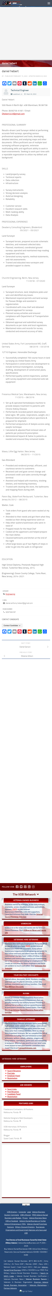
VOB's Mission (25, 1215)
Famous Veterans (10, 1288)
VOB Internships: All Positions (15, 1127)
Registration (12, 1078)
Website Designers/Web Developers (18, 1118)
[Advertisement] (26, 33)
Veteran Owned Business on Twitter (32, 1221)
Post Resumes (13, 1092)
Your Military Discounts (14, 987)
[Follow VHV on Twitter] (21, 886)
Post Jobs (11, 1073)
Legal (29, 1212)
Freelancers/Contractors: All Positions (18, 1109)
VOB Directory (12, 1212)
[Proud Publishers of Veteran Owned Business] (26, 1291)
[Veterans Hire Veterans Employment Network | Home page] (15, 3)
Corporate (22, 1212)
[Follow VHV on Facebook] (17, 886)
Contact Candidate (11, 625)
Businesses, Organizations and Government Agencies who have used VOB (26, 1230)
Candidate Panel (14, 1094)
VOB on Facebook (11, 1221)
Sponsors (10, 1227)
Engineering (10, 594)
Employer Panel (13, 1076)
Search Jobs (12, 1089)
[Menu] (49, 3)
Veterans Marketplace (38, 1285)
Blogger (7, 1135)
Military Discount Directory (25, 1227)
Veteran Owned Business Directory (24, 915)
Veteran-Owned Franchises (37, 1224)
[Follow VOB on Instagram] (33, 886)
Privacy (25, 1218)
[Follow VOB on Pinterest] (25, 886)
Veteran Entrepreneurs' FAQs (15, 1224)
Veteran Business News (38, 1218)
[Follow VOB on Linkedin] (29, 886)
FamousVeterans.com (27, 1048)
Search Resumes (14, 1071)
